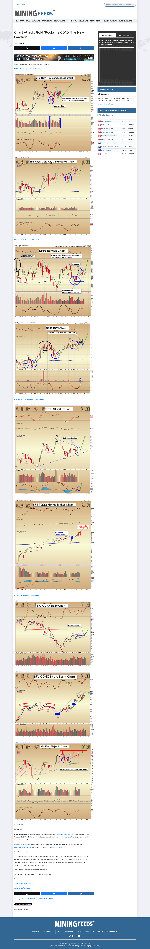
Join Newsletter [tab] (108, 35)
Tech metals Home (110, 21)
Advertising (48, 932)
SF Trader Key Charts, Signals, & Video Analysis (29, 399)
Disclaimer (69, 932)
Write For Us (112, 932)
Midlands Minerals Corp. (109, 125)
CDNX (22, 898)
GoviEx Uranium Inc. (107, 139)
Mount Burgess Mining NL (109, 143)
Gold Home (73, 21)
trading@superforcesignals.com (24, 883)
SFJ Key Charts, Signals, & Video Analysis (27, 595)
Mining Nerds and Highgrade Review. (87, 946)
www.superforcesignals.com (23, 847)
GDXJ (30, 898)
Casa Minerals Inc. (107, 154)
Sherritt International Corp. (109, 136)
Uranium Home (95, 21)
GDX (26, 898)
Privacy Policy (83, 932)
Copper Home (25, 21)
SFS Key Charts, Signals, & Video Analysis (27, 69)
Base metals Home (126, 21)
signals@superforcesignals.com (64, 834)
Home (16, 21)
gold (33, 898)
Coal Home (36, 21)
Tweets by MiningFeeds (105, 104)
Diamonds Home (60, 21)
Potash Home (47, 21)
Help (58, 932)
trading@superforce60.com (22, 888)
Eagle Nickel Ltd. (106, 150)
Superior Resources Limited (109, 146)
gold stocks (39, 898)
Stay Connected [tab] (125, 35)
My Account (20, 4)
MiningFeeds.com (71, 944)
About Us (35, 932)
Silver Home (83, 21)
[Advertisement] (96, 13)
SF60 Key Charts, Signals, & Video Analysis (27, 240)
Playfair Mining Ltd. (107, 128)
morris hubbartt (48, 898)
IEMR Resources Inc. (107, 121)
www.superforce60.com (58, 847)
